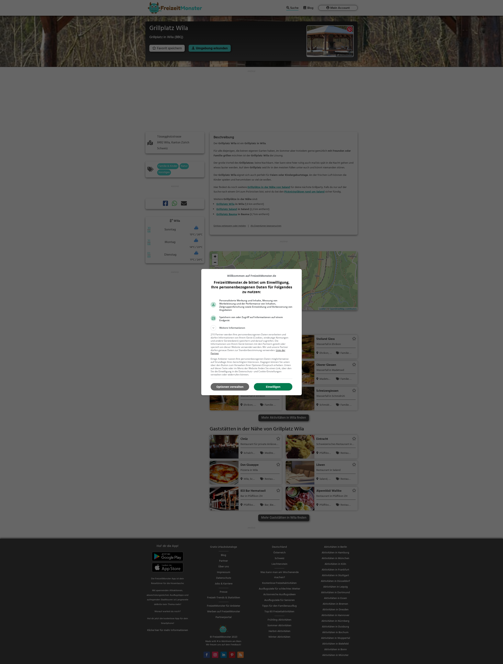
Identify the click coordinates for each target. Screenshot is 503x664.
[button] (251, 328)
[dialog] (251, 332)
